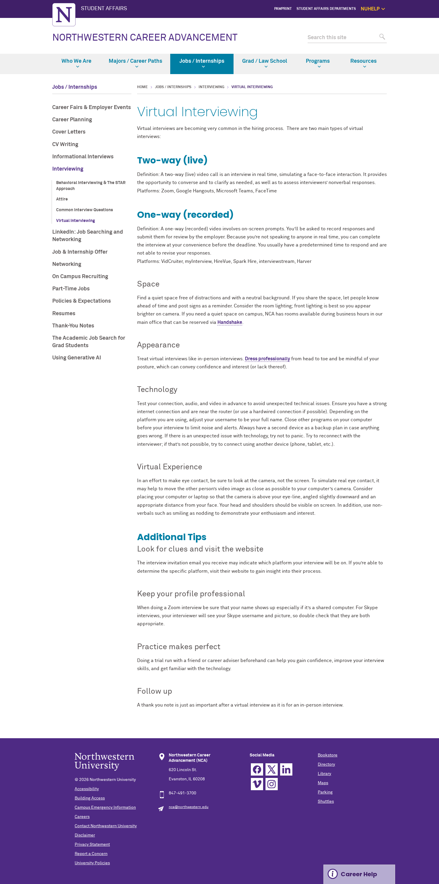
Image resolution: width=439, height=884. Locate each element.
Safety (420, 49)
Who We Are (76, 61)
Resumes (63, 313)
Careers (82, 817)
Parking (325, 792)
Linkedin (286, 769)
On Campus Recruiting (80, 276)
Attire (62, 199)
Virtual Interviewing (75, 221)
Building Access (90, 798)
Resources (363, 61)
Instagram (271, 784)
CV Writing (65, 144)
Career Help (359, 874)
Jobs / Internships (201, 61)
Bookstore (327, 755)
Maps (323, 783)
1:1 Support (416, 36)
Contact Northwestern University (106, 826)
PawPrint (283, 9)
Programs (318, 61)
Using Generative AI (76, 358)
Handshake (229, 322)
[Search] (381, 38)
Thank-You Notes (73, 326)
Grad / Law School (264, 61)
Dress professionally (267, 358)
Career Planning (72, 119)
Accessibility (87, 789)
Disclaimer (85, 835)
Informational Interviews (82, 157)
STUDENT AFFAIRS (104, 8)
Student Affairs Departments (326, 9)
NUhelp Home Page (409, 22)
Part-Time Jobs (71, 289)
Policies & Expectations (81, 301)
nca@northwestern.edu (188, 807)
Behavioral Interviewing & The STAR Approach (90, 186)
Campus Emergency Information (105, 807)
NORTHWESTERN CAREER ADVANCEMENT (144, 38)
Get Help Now (414, 29)
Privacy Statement (92, 844)
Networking (66, 264)
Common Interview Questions (84, 210)
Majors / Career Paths (135, 61)
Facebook (257, 769)
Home (142, 87)
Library (324, 774)
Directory (326, 764)
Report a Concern (91, 854)
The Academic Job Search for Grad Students (88, 341)
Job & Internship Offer (80, 252)
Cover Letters (68, 132)
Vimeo (257, 784)
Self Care (417, 42)
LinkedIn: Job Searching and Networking (87, 235)
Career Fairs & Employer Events (91, 107)
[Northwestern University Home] (64, 14)
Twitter (271, 769)
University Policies (92, 863)
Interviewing (67, 169)
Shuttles (326, 801)
